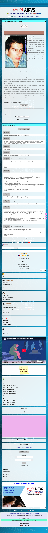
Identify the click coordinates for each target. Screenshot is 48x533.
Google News (24, 408)
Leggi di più (42, 270)
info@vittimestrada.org (24, 268)
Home (5, 0)
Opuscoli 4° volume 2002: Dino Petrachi (13, 21)
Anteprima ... (21, 119)
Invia (24, 463)
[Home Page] (24, 10)
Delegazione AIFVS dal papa (24, 439)
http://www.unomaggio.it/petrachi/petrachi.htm (13, 102)
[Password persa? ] (24, 465)
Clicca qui (28, 264)
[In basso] (46, 219)
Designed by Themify (31, 530)
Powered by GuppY (14, 529)
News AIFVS (24, 409)
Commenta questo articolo (24, 129)
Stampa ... (27, 119)
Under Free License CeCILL (28, 529)
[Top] (46, 214)
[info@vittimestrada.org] (19, 523)
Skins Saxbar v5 (16, 530)
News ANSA (24, 411)
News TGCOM (24, 412)
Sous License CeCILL (23, 530)
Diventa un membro (24, 451)
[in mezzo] (46, 216)
